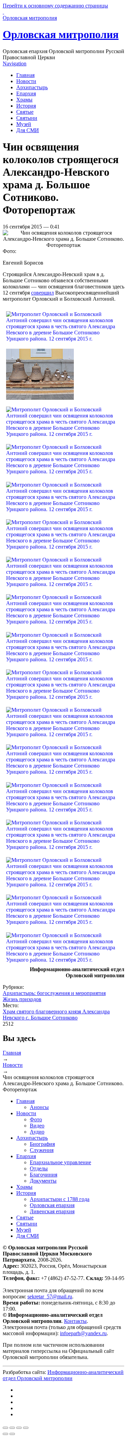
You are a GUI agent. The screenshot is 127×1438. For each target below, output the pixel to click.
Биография (42, 1144)
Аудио (37, 1132)
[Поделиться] (12, 1428)
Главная (25, 75)
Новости (26, 81)
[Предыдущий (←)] (5, 1434)
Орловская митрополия (61, 34)
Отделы (39, 1168)
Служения (42, 1150)
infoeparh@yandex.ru (83, 1333)
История (26, 106)
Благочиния (43, 1175)
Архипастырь (32, 87)
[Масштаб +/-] (25, 1428)
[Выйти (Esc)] (5, 1428)
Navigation (14, 63)
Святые (25, 112)
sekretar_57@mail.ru (49, 1296)
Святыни (26, 118)
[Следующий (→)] (12, 1434)
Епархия (26, 93)
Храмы (24, 99)
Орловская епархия (52, 1205)
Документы (43, 1181)
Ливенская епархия (52, 1211)
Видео (37, 1125)
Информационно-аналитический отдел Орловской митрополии (63, 1375)
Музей (23, 124)
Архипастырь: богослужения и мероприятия (54, 993)
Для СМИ (27, 130)
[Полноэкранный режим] (19, 1428)
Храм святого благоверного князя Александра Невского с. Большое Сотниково (56, 1015)
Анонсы (39, 1107)
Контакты (75, 1321)
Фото (36, 1119)
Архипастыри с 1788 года (59, 1199)
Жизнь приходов (22, 999)
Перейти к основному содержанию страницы (55, 6)
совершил (42, 293)
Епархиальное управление (60, 1162)
